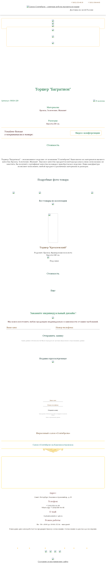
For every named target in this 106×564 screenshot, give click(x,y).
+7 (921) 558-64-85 (94, 2)
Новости (69, 548)
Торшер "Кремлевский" (53, 247)
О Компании (23, 548)
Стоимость (53, 145)
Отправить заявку (53, 335)
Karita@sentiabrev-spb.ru (53, 516)
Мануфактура (80, 548)
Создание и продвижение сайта (53, 561)
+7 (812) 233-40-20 (77, 2)
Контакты (92, 548)
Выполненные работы (55, 548)
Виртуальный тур (37, 548)
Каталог (13, 548)
